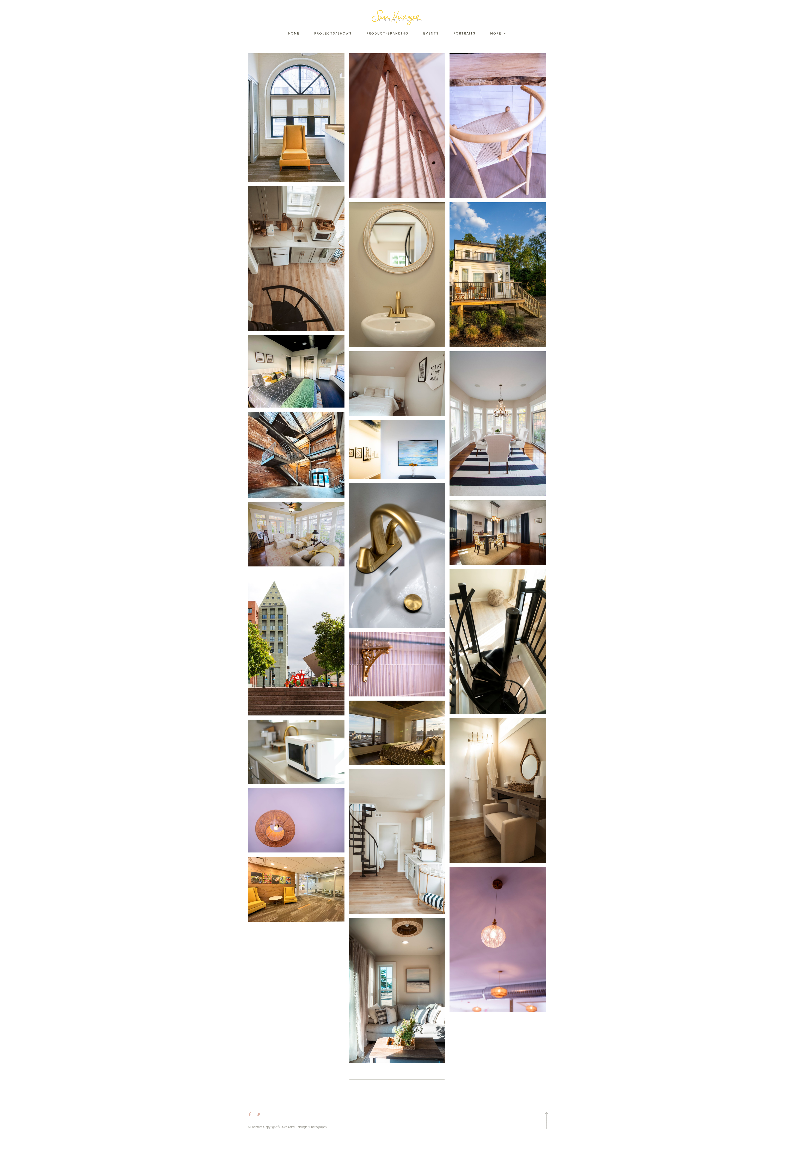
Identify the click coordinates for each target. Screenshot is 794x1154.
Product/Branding (387, 33)
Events (431, 33)
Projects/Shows (333, 33)
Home (294, 33)
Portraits (464, 33)
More (496, 33)
